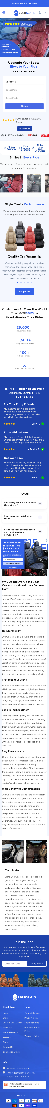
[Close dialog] (46, 540)
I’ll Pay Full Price (13, 567)
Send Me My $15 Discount (12, 563)
